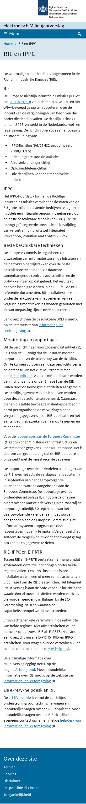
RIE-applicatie (23, 375)
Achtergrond (25, 669)
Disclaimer (12, 781)
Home (8, 43)
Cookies (10, 774)
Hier (65, 631)
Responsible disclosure (21, 787)
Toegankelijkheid (17, 794)
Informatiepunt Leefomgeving (29, 681)
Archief (9, 767)
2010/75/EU (20, 101)
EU (6, 207)
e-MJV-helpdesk (57, 648)
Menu (15, 34)
